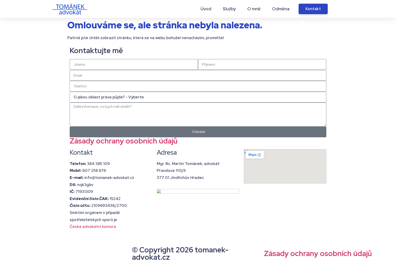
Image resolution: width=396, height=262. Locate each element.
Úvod (206, 9)
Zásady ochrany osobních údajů (124, 141)
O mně (254, 9)
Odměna (280, 9)
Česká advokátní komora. (93, 226)
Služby (229, 9)
